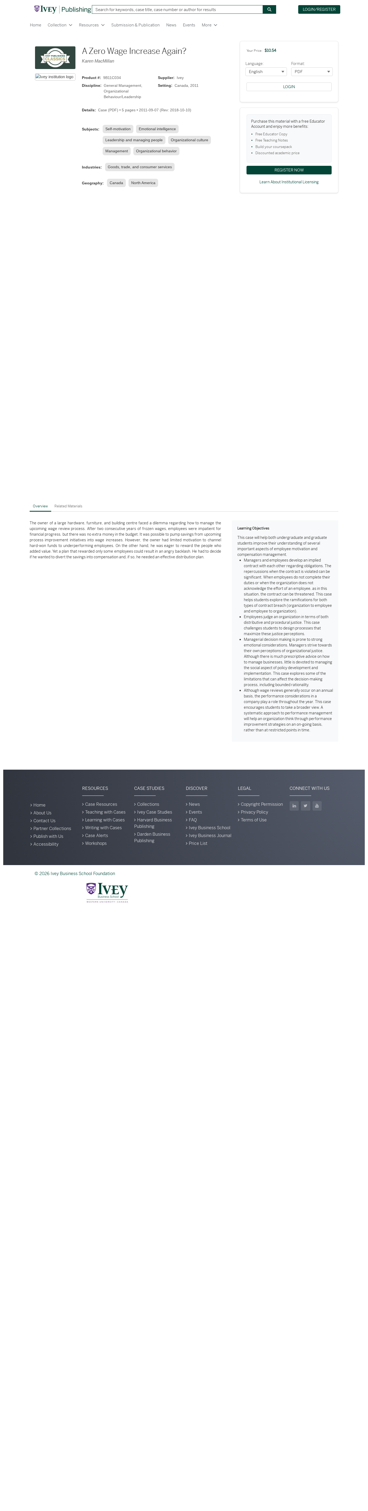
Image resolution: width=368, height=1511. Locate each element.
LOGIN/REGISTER (319, 9)
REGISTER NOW (289, 170)
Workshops (96, 843)
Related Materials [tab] (68, 506)
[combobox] (175, 9)
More (206, 24)
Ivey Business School (209, 828)
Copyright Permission (262, 804)
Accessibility (45, 844)
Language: (254, 63)
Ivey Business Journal (210, 835)
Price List (198, 843)
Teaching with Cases (105, 812)
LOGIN (289, 86)
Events (189, 24)
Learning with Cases (105, 820)
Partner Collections (52, 828)
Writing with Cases (103, 828)
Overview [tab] (40, 506)
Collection (57, 24)
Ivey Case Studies (154, 812)
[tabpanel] (184, 631)
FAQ (193, 820)
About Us (42, 813)
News (171, 24)
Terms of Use (254, 820)
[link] (119, 129)
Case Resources (101, 804)
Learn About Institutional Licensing (289, 182)
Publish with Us (48, 836)
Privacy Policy (254, 812)
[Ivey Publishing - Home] (62, 9)
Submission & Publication (135, 24)
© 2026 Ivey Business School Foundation (74, 873)
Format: (298, 63)
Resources (89, 24)
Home (35, 24)
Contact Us (44, 821)
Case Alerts (96, 835)
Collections (148, 804)
